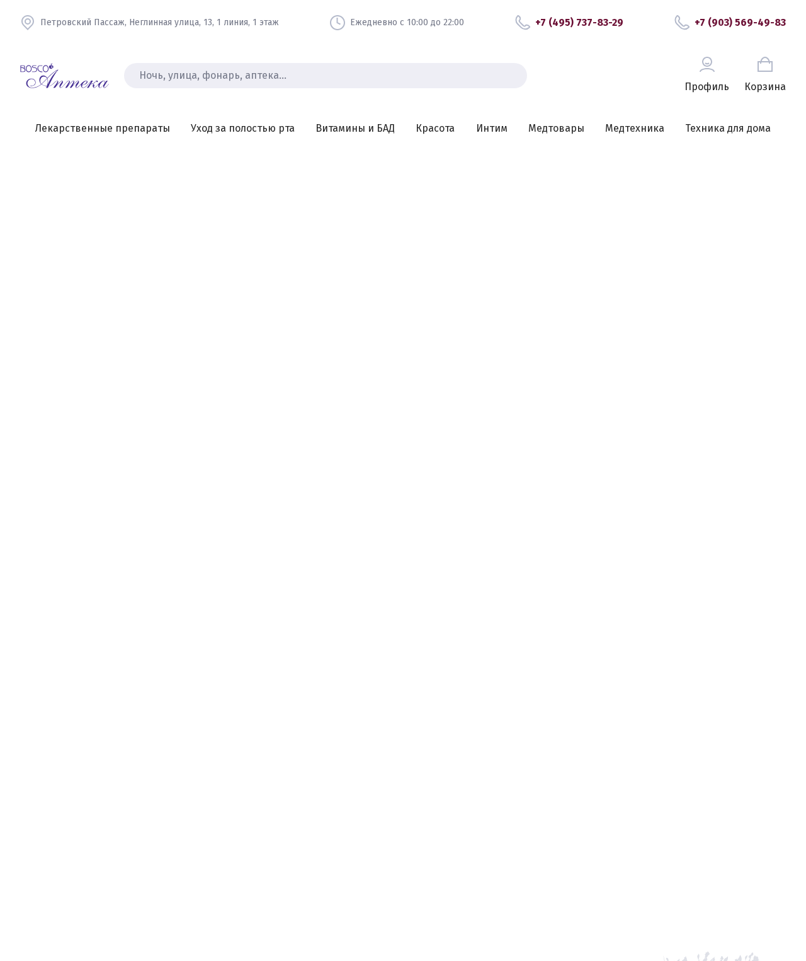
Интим (492, 128)
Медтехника (634, 128)
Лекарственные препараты (102, 128)
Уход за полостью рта (243, 128)
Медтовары (556, 128)
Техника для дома (728, 128)
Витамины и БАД (355, 128)
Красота (435, 128)
